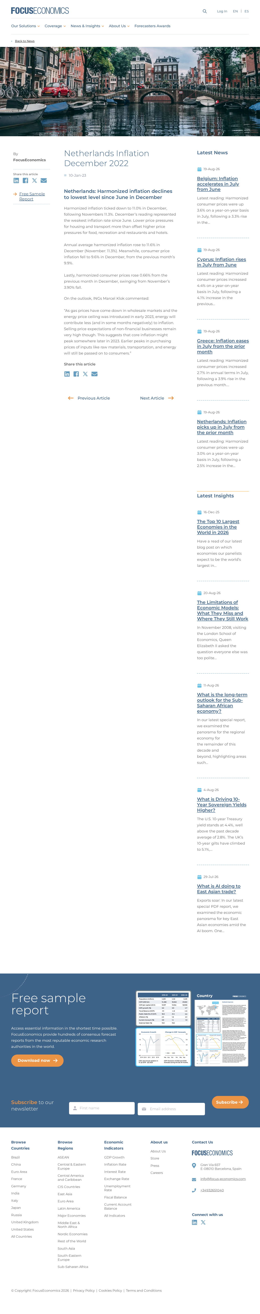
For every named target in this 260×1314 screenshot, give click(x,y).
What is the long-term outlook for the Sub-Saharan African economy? (222, 703)
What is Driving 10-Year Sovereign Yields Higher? (221, 805)
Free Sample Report (32, 196)
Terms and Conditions (144, 1290)
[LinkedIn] (194, 1222)
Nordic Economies (73, 1234)
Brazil (15, 1157)
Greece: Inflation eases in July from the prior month (223, 346)
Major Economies (72, 1216)
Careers (157, 1173)
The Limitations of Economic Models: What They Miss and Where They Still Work (222, 610)
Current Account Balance (118, 1206)
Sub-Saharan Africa (73, 1267)
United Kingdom (25, 1222)
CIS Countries (69, 1187)
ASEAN (63, 1157)
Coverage (53, 26)
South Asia (66, 1248)
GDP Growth (114, 1157)
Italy (14, 1201)
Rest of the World (72, 1241)
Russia (16, 1215)
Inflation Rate (115, 1164)
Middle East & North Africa (69, 1225)
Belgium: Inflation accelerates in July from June (218, 184)
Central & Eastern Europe (72, 1166)
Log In (222, 11)
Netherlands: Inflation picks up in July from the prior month (222, 427)
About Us (117, 26)
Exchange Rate (116, 1179)
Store (155, 1158)
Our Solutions (23, 26)
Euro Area (19, 1172)
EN (235, 11)
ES (247, 11)
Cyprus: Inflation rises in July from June (221, 262)
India (15, 1193)
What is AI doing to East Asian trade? (218, 889)
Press (155, 1166)
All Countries (21, 1236)
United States (22, 1229)
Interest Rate (115, 1172)
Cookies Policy (110, 1290)
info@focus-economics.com (223, 1179)
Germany (18, 1186)
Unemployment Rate (117, 1188)
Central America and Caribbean (71, 1178)
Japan (16, 1208)
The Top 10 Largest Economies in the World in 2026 (218, 527)
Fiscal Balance (115, 1197)
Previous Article (94, 398)
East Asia (65, 1194)
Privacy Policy (84, 1290)
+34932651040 (212, 1190)
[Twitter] (203, 1222)
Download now (34, 1060)
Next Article (152, 398)
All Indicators (114, 1216)
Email (143, 1099)
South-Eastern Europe (69, 1258)
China (16, 1164)
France (16, 1179)
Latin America (69, 1208)
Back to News (25, 41)
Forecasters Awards (152, 26)
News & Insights (85, 26)
